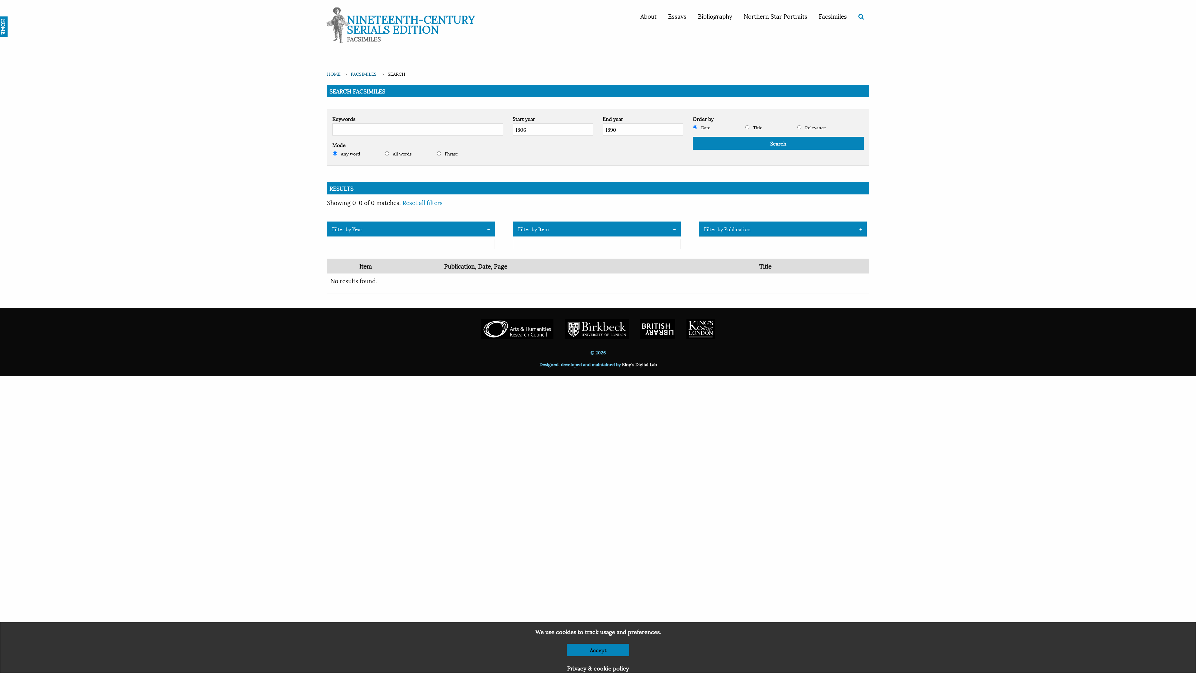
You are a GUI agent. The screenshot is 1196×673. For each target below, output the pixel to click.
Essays (677, 16)
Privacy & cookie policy (598, 668)
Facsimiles (833, 16)
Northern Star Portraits (775, 16)
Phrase (451, 153)
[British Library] (657, 328)
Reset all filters (422, 202)
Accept (598, 650)
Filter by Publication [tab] (727, 229)
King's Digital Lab (639, 364)
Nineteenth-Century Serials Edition (411, 23)
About (648, 16)
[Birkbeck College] (597, 328)
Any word (349, 153)
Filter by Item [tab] (533, 229)
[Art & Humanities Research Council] (517, 328)
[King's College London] (700, 328)
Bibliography (715, 16)
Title (757, 127)
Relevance (815, 127)
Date (705, 127)
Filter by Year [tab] (347, 229)
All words (401, 153)
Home (334, 73)
